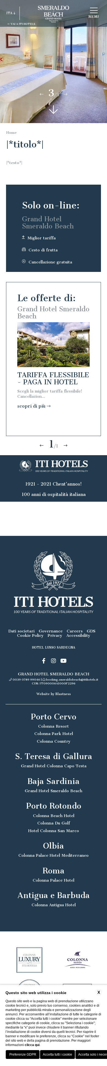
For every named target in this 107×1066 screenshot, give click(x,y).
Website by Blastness (53, 694)
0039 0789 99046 (26, 679)
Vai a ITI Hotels (22, 23)
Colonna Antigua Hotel (54, 905)
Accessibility (78, 635)
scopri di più (32, 406)
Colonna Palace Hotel (53, 880)
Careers (75, 631)
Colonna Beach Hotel (53, 816)
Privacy (55, 635)
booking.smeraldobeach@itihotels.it (72, 679)
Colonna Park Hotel (53, 733)
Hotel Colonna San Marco (53, 831)
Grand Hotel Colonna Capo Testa (53, 766)
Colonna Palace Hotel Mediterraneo (53, 855)
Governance (51, 631)
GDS (91, 631)
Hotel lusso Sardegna (53, 647)
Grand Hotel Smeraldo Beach (53, 791)
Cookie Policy (30, 635)
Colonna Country (54, 741)
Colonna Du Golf (53, 823)
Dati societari (21, 631)
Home (11, 132)
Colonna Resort (53, 726)
